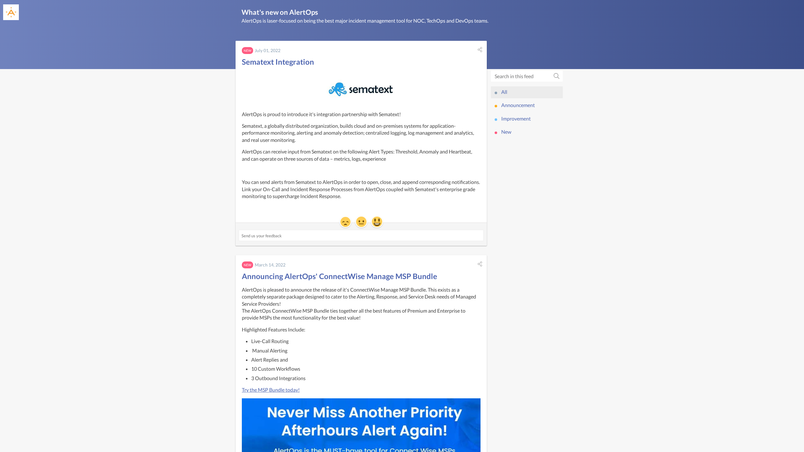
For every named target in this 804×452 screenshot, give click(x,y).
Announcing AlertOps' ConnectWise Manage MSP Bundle (339, 276)
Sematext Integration (278, 61)
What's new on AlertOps (280, 12)
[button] (480, 49)
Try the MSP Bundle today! (271, 390)
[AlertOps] (11, 12)
